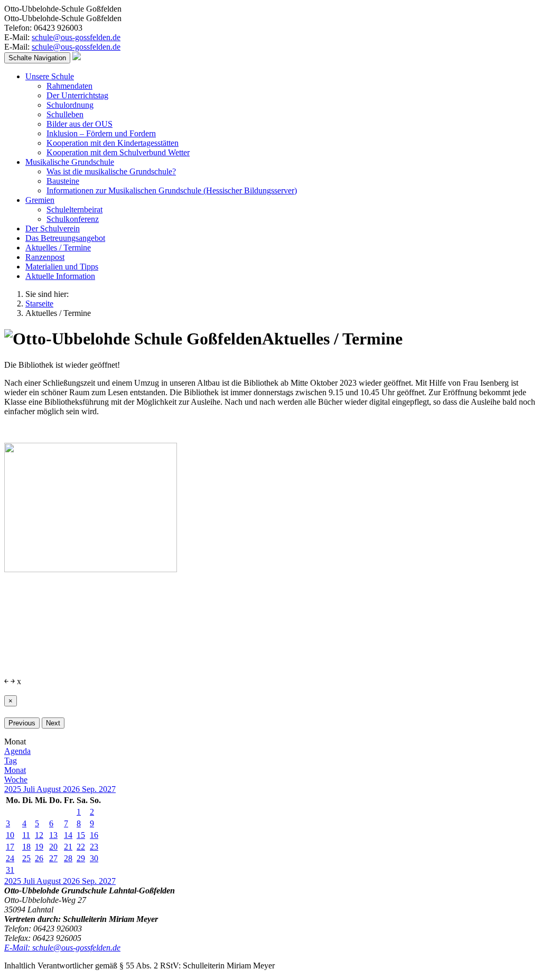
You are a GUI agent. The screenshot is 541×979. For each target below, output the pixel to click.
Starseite (39, 303)
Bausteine (62, 180)
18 (26, 846)
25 (26, 858)
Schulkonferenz (72, 219)
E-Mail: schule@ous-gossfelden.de (62, 947)
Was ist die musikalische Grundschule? (111, 171)
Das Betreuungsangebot (65, 238)
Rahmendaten (69, 85)
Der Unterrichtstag (77, 95)
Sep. (90, 789)
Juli (29, 789)
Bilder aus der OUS (79, 123)
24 (10, 858)
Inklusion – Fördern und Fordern (101, 133)
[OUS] (76, 57)
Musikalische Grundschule (69, 161)
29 (81, 858)
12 (39, 835)
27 (53, 858)
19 (39, 846)
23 (94, 846)
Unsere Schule (49, 76)
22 (81, 846)
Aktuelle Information (60, 276)
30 (94, 858)
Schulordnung (70, 104)
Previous (21, 723)
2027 (107, 789)
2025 (13, 789)
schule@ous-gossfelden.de (76, 37)
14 (68, 835)
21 (68, 846)
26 (39, 858)
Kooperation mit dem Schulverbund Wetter (118, 152)
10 (10, 835)
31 (10, 869)
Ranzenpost (44, 257)
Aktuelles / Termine (58, 247)
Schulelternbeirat (74, 209)
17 (10, 846)
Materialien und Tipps (61, 266)
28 (68, 858)
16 (94, 835)
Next (53, 723)
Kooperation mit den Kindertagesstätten (112, 142)
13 (53, 835)
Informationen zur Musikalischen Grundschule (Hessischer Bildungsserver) (171, 190)
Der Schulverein (52, 228)
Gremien (39, 199)
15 (81, 835)
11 (26, 835)
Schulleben (64, 114)
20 (53, 846)
